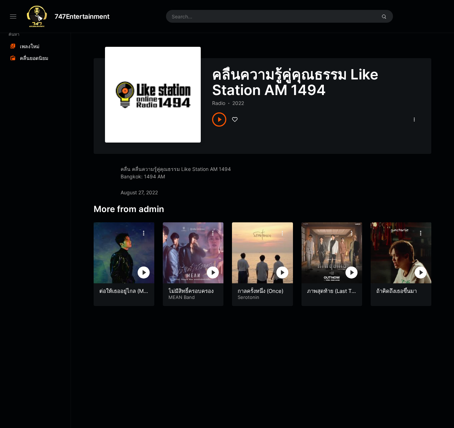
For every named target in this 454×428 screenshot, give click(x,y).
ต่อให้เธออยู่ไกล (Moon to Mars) (123, 294)
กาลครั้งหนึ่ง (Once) (260, 291)
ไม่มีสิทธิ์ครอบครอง (191, 291)
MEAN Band (181, 297)
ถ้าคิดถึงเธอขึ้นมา (396, 291)
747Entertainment (82, 16)
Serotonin (248, 297)
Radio (218, 103)
